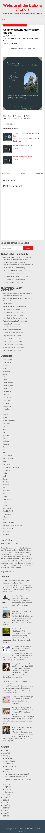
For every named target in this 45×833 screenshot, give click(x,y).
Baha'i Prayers (8, 386)
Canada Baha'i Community (12, 324)
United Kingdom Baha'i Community (15, 321)
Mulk (4, 476)
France (5, 432)
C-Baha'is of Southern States (13, 315)
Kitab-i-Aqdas (7, 456)
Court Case (6, 409)
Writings (6, 534)
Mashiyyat (6, 464)
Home (23, 174)
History (5, 447)
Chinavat (6, 403)
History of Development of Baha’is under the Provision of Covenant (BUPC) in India (22, 710)
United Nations (8, 523)
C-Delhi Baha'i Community (13, 273)
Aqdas (5, 368)
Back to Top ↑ (22, 831)
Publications (7, 499)
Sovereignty (7, 514)
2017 (5, 811)
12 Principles (7, 359)
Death (5, 41)
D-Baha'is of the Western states (15, 318)
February (8, 792)
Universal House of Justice (12, 526)
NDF (4, 488)
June (7, 784)
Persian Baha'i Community (12, 341)
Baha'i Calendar (23, 38)
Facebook (18, 116)
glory (4, 438)
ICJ (4, 450)
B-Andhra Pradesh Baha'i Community (17, 271)
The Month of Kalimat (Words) (16, 777)
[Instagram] (10, 242)
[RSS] (27, 242)
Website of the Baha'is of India (22, 7)
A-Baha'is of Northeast (11, 309)
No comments (12, 43)
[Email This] (5, 124)
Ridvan (5, 502)
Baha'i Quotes (33, 38)
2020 (5, 803)
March (7, 789)
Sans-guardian (8, 508)
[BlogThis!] (7, 124)
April (7, 787)
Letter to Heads (8, 459)
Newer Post (6, 174)
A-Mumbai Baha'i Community (14, 268)
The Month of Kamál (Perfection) (17, 774)
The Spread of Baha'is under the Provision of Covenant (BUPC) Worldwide (22, 649)
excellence (6, 424)
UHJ (4, 520)
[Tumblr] (25, 242)
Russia (5, 505)
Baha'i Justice (7, 304)
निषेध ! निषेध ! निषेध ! (17, 596)
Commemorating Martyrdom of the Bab (21, 31)
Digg (28, 118)
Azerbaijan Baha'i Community (13, 333)
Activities (6, 365)
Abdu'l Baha (7, 362)
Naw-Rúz (6, 485)
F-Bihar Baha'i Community (13, 282)
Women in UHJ (8, 529)
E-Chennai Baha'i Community (14, 279)
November (9, 761)
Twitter (28, 116)
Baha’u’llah (6, 394)
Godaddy (6, 441)
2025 (5, 753)
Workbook (6, 531)
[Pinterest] (16, 242)
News (5, 494)
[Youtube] (13, 242)
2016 (5, 813)
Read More (17, 141)
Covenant (6, 412)
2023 (5, 795)
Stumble (19, 118)
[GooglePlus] (2, 242)
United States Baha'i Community (14, 306)
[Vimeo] (22, 242)
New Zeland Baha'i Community (14, 347)
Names (5, 479)
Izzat (4, 453)
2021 (5, 800)
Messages (6, 470)
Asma (5, 374)
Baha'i (5, 380)
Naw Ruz (6, 482)
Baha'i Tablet (7, 391)
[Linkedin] (19, 242)
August (8, 769)
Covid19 (5, 415)
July (6, 772)
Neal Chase (6, 491)
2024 (5, 756)
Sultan (5, 517)
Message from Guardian (11, 467)
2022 (5, 797)
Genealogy (6, 435)
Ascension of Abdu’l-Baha (22, 146)
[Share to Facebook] (11, 124)
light (4, 461)
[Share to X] (9, 124)
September (9, 766)
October (8, 764)
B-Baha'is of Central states (13, 312)
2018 (5, 808)
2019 (5, 805)
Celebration (7, 397)
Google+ (9, 118)
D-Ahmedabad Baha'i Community (15, 276)
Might (5, 473)
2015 (5, 816)
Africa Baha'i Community (12, 327)
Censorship (7, 400)
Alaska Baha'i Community (12, 339)
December (9, 758)
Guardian (6, 444)
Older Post (39, 174)
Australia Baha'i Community (13, 344)
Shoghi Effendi (8, 511)
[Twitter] (5, 242)
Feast (4, 429)
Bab (16, 38)
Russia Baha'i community (12, 330)
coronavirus (7, 406)
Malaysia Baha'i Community (12, 350)
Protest (5, 496)
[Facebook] (8, 242)
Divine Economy (9, 421)
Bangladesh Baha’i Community (13, 336)
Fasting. (5, 426)
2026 (5, 751)
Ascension (10, 38)
